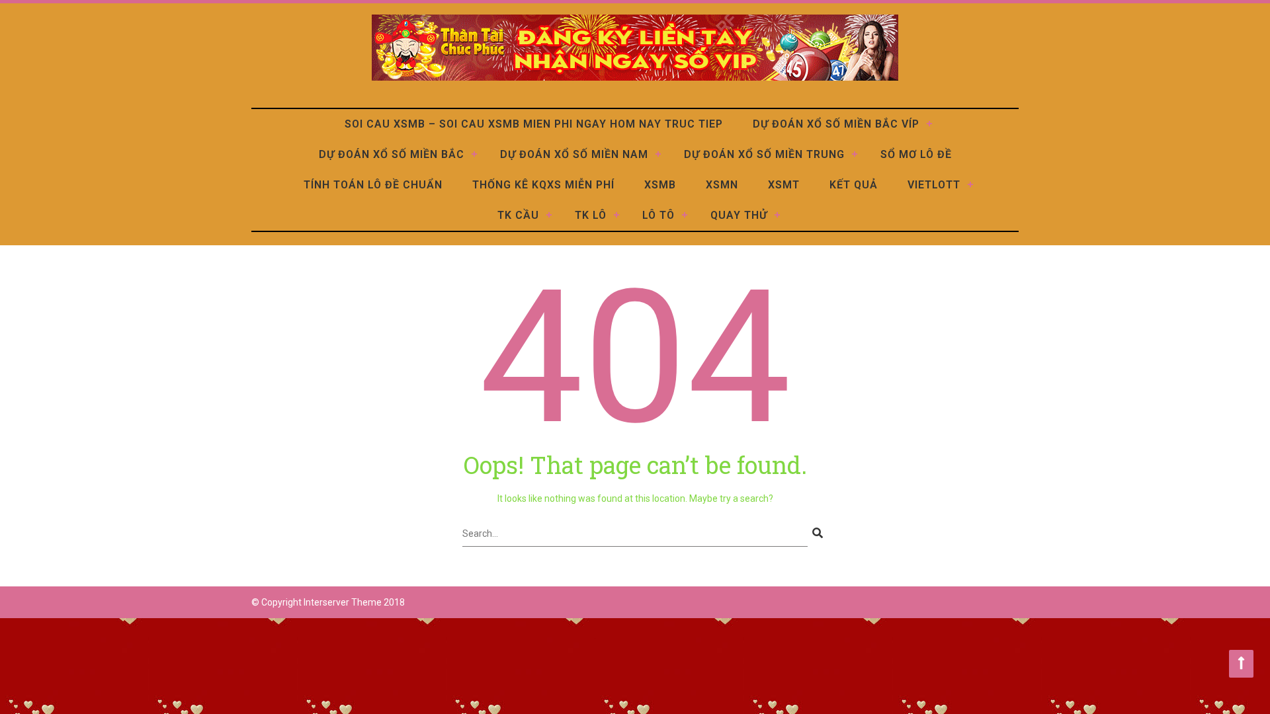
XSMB (660, 184)
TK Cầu (518, 215)
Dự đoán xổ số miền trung (764, 154)
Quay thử (738, 215)
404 (635, 357)
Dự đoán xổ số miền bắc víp (836, 124)
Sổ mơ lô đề (916, 154)
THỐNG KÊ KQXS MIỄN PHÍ (543, 184)
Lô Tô (658, 215)
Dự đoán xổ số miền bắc (391, 154)
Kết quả (853, 184)
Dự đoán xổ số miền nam (574, 154)
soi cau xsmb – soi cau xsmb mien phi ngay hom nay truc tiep (534, 124)
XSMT (784, 184)
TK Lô (591, 215)
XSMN (722, 184)
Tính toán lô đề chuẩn (373, 184)
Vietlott (934, 184)
